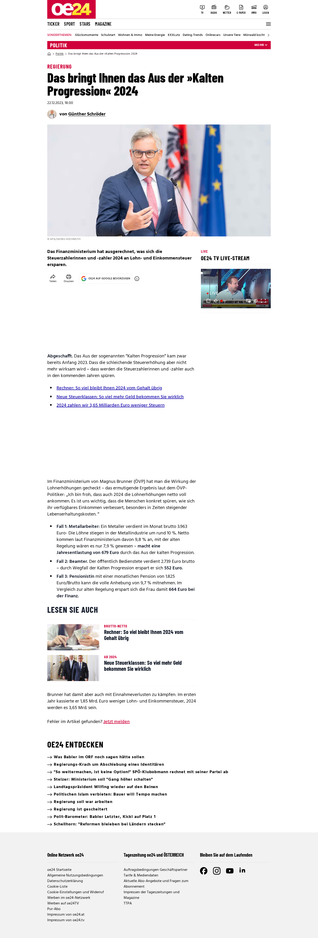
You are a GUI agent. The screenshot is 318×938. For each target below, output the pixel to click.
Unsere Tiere (231, 35)
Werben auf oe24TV (63, 903)
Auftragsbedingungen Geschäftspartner (155, 870)
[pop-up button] (256, 301)
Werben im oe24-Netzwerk (68, 898)
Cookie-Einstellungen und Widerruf (75, 892)
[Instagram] (216, 871)
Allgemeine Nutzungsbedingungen (75, 875)
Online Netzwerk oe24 (65, 855)
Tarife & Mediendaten (141, 875)
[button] (208, 301)
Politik (58, 45)
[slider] (223, 301)
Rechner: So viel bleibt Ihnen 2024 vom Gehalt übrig (109, 388)
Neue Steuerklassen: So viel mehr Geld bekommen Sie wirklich (120, 397)
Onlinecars (213, 35)
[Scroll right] (268, 35)
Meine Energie (155, 35)
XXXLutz (174, 35)
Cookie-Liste (57, 887)
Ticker (53, 24)
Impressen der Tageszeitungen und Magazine (151, 895)
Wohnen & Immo (130, 35)
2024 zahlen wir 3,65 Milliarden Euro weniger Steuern (111, 405)
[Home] (49, 54)
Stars (85, 24)
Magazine (103, 24)
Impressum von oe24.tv (66, 920)
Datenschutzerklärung (65, 881)
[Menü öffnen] (268, 24)
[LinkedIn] (243, 871)
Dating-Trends (193, 35)
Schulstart (108, 35)
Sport (69, 24)
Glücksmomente (86, 35)
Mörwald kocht (254, 35)
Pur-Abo (54, 909)
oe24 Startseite (59, 870)
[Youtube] (229, 871)
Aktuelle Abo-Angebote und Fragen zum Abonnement (156, 884)
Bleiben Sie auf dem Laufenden (226, 855)
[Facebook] (203, 871)
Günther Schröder (86, 114)
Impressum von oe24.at (66, 915)
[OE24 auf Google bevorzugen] (137, 278)
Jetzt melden (116, 722)
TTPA (128, 903)
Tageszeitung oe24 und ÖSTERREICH (154, 855)
